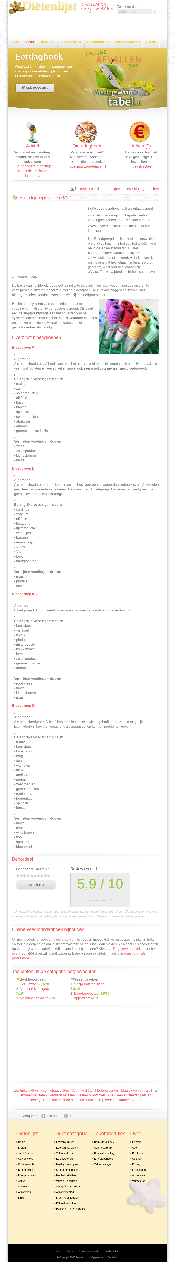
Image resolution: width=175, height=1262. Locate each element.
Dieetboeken (25, 1169)
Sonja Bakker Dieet (89, 984)
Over (135, 1147)
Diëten (30, 42)
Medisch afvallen (62, 1095)
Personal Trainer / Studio (122, 1100)
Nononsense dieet (34, 998)
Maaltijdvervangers (135, 1090)
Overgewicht (70, 42)
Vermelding (138, 1181)
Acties (21, 1181)
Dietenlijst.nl (84, 189)
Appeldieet (82, 998)
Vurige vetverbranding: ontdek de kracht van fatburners (34, 170)
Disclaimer (138, 1153)
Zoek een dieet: (128, 7)
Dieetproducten (27, 1175)
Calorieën (71, 1251)
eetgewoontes (120, 189)
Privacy (136, 1164)
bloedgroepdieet (146, 189)
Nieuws (151, 42)
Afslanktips (24, 1192)
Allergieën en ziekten (123, 1095)
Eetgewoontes (108, 1090)
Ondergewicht (98, 42)
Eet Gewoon (29, 984)
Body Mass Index (104, 1142)
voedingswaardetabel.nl (88, 166)
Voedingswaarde (90, 1251)
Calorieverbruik (103, 1147)
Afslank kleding (65, 1192)
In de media (139, 1169)
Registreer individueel (129, 949)
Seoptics (80, 1257)
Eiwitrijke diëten (26, 1090)
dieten (101, 189)
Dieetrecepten (128, 42)
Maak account (35, 87)
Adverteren (138, 1175)
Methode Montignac (35, 989)
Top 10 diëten (26, 1153)
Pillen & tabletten (88, 1100)
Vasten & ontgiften (91, 1095)
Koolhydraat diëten (54, 1090)
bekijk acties (142, 166)
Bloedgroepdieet (86, 993)
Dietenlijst (43, 7)
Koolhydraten (111, 1251)
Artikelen (23, 1186)
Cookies (137, 1158)
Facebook (53, 1116)
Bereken (47, 42)
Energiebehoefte (104, 1158)
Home (14, 42)
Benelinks (113, 1257)
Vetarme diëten (82, 1090)
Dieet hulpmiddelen (58, 1100)
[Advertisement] (87, 25)
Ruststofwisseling (104, 1153)
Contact (136, 1142)
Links (21, 1197)
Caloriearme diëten (32, 1095)
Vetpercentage (102, 1164)
